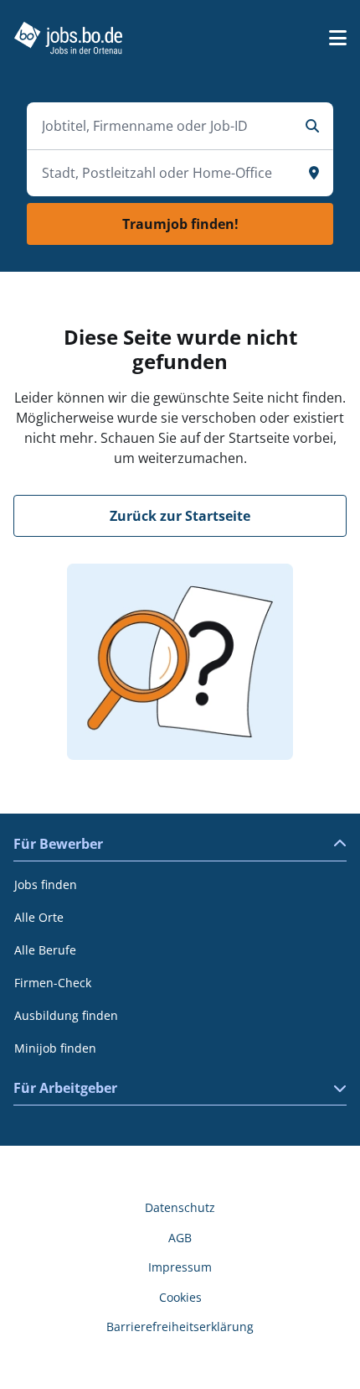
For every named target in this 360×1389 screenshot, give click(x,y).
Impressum (180, 1267)
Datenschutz (180, 1207)
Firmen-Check (52, 983)
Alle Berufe (45, 950)
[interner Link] (68, 38)
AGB (180, 1238)
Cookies (180, 1297)
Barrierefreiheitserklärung (180, 1326)
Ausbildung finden (66, 1015)
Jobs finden (45, 884)
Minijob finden (55, 1048)
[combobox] (163, 126)
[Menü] (338, 38)
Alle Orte (39, 917)
